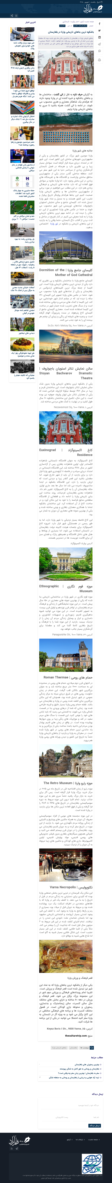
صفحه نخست (89, 21)
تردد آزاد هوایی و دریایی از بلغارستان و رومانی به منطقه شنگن (74, 1077)
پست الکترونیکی (62, 1117)
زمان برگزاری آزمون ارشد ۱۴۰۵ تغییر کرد (22, 69)
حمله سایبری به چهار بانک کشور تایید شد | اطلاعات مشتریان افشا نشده (23, 193)
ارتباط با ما (79, 1139)
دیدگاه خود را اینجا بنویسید (88, 1105)
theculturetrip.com (76, 1036)
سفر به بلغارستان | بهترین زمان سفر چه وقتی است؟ (78, 1073)
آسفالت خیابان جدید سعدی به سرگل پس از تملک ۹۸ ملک (22, 289)
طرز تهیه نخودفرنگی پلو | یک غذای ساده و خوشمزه (22, 354)
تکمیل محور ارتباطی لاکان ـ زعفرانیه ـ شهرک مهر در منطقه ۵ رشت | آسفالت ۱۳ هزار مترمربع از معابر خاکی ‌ (22, 266)
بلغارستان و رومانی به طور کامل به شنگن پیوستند (79, 1068)
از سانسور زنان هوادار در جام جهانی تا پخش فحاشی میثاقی (23, 167)
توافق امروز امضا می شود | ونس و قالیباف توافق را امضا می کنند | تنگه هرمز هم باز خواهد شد (23, 95)
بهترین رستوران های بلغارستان (87, 1064)
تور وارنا (53, 224)
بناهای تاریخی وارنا (59, 1047)
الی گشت (58, 94)
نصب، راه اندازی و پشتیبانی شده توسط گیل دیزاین (56, 1178)
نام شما (96, 1117)
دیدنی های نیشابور (26, 333)
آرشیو (82, 21)
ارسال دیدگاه (95, 1125)
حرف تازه (77, 94)
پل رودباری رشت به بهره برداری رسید (24, 240)
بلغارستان (73, 1047)
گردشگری (66, 21)
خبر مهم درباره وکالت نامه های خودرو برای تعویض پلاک (24, 45)
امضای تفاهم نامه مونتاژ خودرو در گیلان (24, 312)
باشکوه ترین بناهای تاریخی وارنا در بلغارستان (71, 32)
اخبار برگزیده (75, 21)
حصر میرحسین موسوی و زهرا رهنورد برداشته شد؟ (22, 143)
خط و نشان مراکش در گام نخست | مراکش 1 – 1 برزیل (23, 218)
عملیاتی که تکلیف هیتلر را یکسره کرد (24, 377)
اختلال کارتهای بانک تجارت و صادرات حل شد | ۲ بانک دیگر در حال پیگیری (22, 119)
